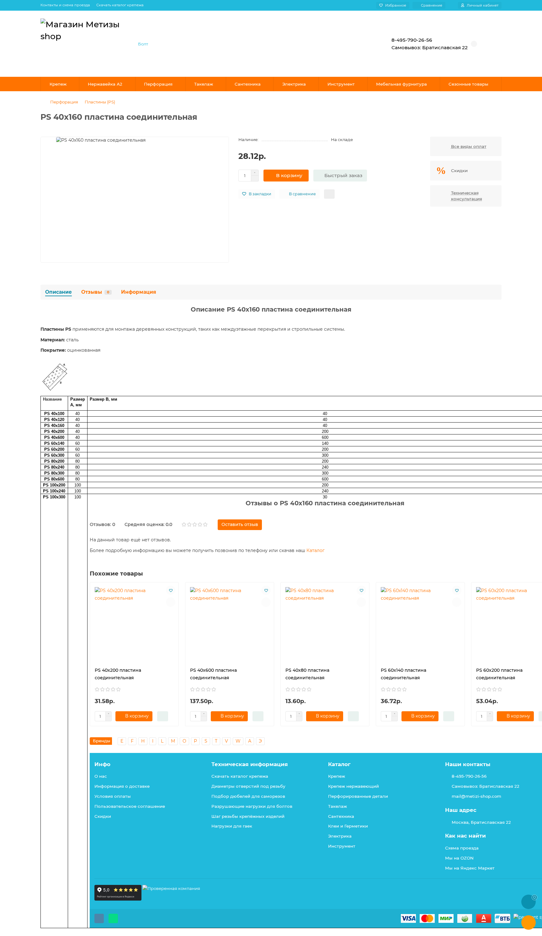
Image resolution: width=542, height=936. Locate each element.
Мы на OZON (459, 857)
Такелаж (203, 84)
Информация (138, 292)
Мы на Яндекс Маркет (470, 867)
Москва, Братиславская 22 (481, 822)
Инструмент (341, 84)
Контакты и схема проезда (65, 5)
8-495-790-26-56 (469, 776)
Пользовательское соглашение (129, 806)
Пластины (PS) (100, 101)
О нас (100, 776)
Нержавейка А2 (105, 84)
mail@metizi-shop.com (476, 796)
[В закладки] (170, 590)
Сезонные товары (468, 84)
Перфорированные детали (358, 796)
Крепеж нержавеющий (353, 786)
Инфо (102, 764)
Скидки (102, 816)
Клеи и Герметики (348, 825)
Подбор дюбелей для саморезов (248, 796)
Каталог (315, 550)
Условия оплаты (112, 796)
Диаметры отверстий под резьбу (248, 786)
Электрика (294, 84)
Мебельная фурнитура (401, 84)
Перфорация (158, 84)
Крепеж (58, 84)
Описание (58, 292)
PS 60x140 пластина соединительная (403, 674)
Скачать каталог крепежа (120, 5)
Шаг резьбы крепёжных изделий (247, 816)
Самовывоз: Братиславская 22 (485, 786)
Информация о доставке (122, 786)
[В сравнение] (170, 602)
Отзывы (95, 292)
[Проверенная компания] (171, 899)
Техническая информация (249, 764)
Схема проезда (462, 847)
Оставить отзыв (239, 524)
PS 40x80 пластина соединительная (307, 674)
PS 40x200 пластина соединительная (118, 674)
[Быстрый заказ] (162, 716)
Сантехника (248, 84)
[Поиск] (360, 44)
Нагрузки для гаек (231, 825)
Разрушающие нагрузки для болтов (251, 806)
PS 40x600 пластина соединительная (213, 674)
